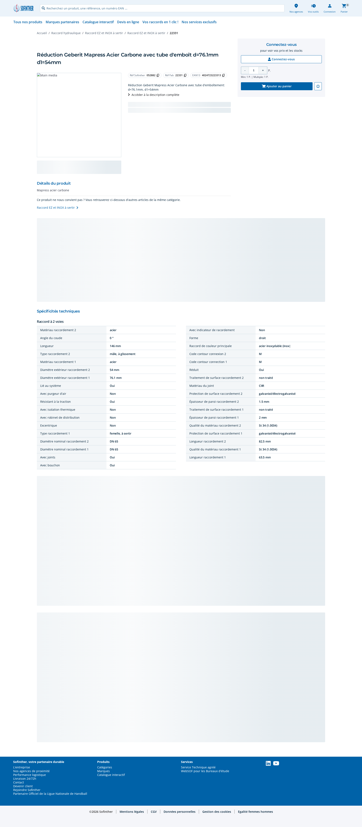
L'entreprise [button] (21, 767)
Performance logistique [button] (29, 775)
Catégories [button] (104, 767)
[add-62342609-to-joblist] (318, 86)
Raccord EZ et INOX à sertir (104, 33)
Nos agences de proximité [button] (31, 771)
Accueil (42, 33)
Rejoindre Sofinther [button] (26, 790)
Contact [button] (18, 782)
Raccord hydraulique (66, 33)
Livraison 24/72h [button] (24, 779)
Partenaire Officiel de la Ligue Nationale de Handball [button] (50, 794)
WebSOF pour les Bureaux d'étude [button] (205, 771)
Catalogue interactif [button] (111, 775)
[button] (131, 811)
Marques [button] (103, 771)
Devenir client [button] (23, 786)
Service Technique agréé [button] (198, 767)
